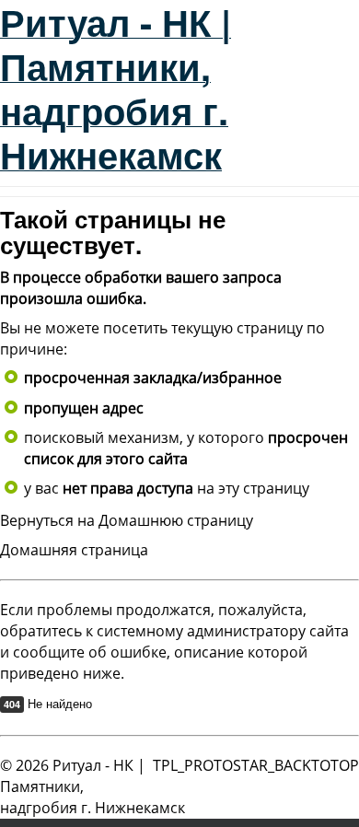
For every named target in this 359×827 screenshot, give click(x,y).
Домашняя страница (74, 550)
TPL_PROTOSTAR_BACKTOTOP (256, 765)
